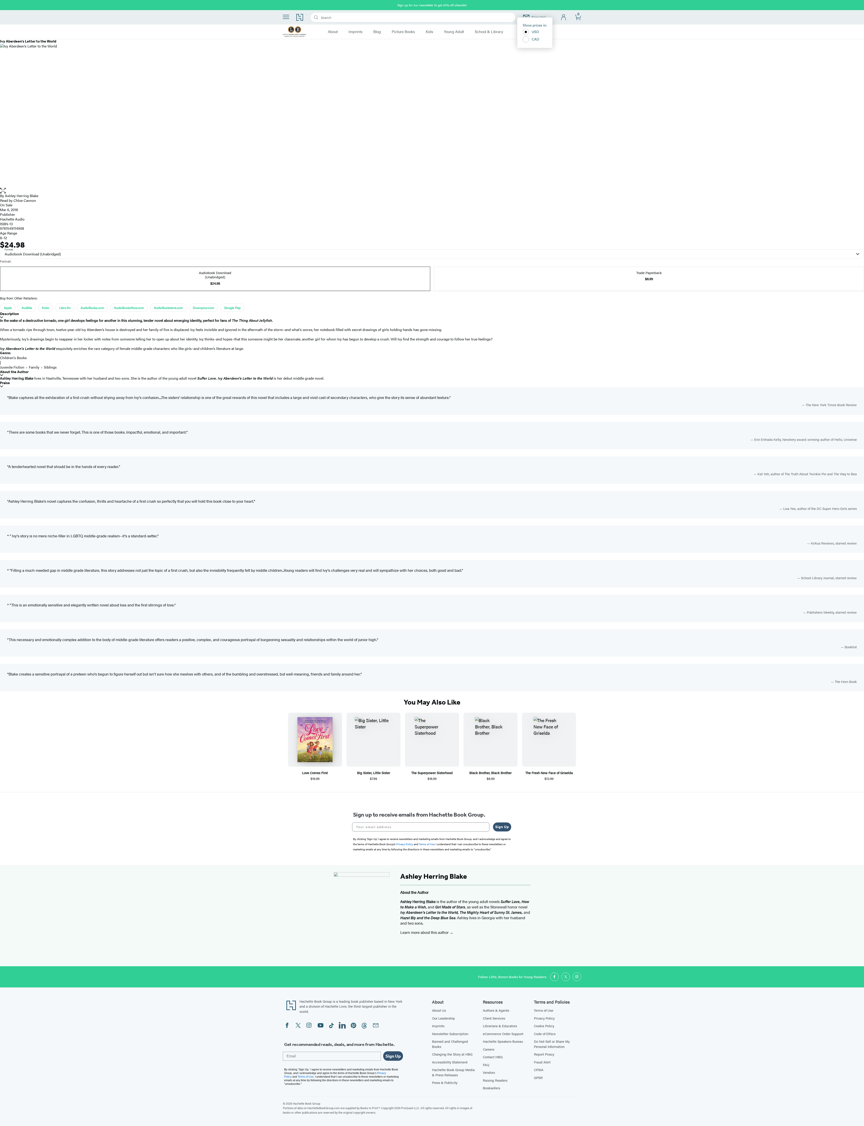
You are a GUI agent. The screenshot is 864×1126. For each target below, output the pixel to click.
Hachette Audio (12, 219)
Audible (27, 307)
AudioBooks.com (92, 307)
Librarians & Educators (500, 1025)
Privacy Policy (544, 1018)
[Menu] (286, 17)
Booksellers (491, 1087)
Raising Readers (495, 1080)
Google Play (232, 307)
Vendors (489, 1072)
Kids (429, 31)
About (333, 31)
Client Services (494, 1018)
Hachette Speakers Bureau (503, 1041)
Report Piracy (544, 1054)
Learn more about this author (425, 932)
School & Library (489, 31)
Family (34, 367)
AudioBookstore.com (168, 307)
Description (9, 314)
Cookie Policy (544, 1025)
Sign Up (502, 827)
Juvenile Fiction (12, 367)
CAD (535, 39)
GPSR (538, 1077)
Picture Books (403, 31)
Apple (8, 307)
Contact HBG (493, 1056)
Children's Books (13, 357)
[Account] (564, 17)
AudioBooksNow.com (129, 307)
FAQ (486, 1064)
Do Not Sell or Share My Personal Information (552, 1044)
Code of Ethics (545, 1033)
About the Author (14, 372)
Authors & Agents (496, 1010)
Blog (377, 31)
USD (535, 31)
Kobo (45, 307)
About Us (439, 1010)
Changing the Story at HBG (452, 1054)
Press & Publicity (444, 1082)
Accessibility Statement (450, 1062)
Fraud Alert (542, 1062)
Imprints (355, 31)
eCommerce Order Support (503, 1033)
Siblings (50, 367)
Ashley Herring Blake (21, 195)
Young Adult (454, 31)
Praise (5, 383)
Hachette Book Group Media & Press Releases (453, 1072)
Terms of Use (543, 1010)
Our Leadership (443, 1018)
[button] (432, 191)
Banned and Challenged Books (450, 1044)
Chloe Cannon (25, 200)
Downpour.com (203, 307)
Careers (488, 1049)
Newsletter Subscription (450, 1033)
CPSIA (538, 1069)
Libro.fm (65, 307)
